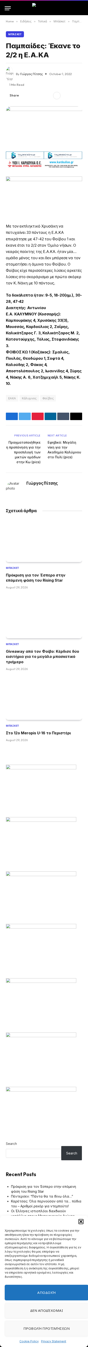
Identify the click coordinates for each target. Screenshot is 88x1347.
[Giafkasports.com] (44, 8)
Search (11, 1144)
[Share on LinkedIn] (47, 95)
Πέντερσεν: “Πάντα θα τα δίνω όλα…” (42, 1196)
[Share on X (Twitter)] (32, 95)
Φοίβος (48, 398)
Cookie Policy (29, 1341)
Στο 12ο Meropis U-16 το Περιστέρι (38, 733)
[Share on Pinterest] (40, 95)
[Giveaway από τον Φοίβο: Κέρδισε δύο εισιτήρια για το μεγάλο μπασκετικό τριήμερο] (44, 617)
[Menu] (8, 8)
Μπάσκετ (15, 34)
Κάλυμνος (29, 398)
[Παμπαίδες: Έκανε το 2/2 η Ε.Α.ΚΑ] (44, 127)
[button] (81, 1221)
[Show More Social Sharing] (57, 95)
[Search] (81, 8)
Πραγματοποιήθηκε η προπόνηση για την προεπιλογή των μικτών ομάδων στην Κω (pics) (23, 452)
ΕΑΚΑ (12, 398)
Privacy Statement (53, 1341)
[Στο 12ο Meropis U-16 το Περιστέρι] (44, 698)
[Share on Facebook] (25, 95)
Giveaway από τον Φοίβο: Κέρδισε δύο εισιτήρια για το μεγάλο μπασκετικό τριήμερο (42, 656)
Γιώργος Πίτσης (31, 74)
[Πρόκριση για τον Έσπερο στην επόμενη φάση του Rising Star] (44, 540)
